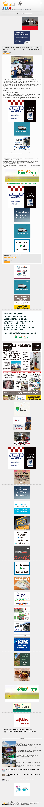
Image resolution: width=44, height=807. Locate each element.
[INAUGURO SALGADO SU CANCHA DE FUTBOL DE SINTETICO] (9, 741)
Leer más (22, 738)
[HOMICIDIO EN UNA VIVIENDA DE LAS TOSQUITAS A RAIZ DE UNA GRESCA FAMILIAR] (9, 747)
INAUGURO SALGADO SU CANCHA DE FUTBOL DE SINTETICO (16, 729)
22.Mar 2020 (8, 776)
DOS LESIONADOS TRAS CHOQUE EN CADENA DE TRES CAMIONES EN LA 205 (27, 760)
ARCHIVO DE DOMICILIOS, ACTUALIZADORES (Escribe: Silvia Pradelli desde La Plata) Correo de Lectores (22, 770)
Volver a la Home (6, 53)
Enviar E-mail (12, 257)
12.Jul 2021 (8, 780)
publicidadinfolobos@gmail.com (7, 804)
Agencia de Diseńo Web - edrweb (23, 804)
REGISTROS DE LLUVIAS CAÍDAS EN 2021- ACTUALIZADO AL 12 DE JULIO (20, 779)
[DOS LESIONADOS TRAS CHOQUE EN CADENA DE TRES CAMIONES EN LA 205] (9, 759)
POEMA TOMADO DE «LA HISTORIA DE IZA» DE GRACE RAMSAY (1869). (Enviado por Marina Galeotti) (23, 775)
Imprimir (6, 257)
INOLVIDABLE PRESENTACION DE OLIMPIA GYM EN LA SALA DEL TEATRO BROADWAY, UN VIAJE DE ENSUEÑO (28, 766)
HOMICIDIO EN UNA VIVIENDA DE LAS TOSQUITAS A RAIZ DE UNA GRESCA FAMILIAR (21, 731)
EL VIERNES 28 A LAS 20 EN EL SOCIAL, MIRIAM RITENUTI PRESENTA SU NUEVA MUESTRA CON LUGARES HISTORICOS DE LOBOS (28, 754)
